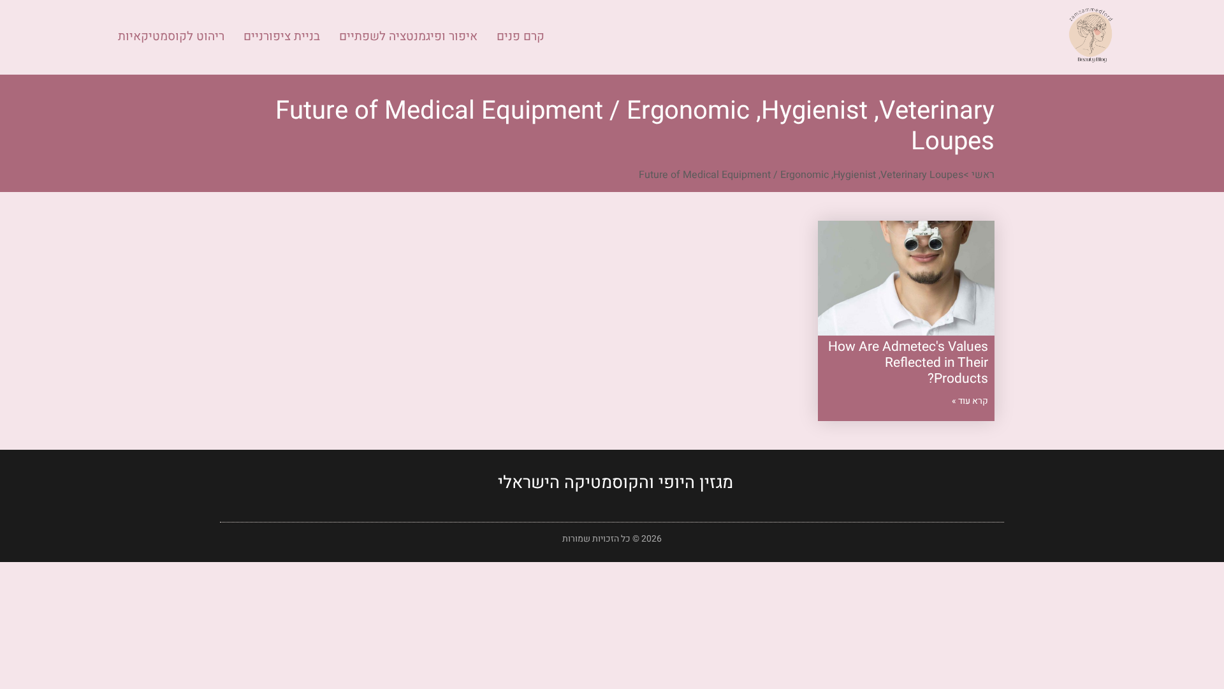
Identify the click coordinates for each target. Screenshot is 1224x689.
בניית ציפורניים (282, 36)
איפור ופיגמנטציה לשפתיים (408, 36)
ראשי (983, 174)
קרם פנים (520, 36)
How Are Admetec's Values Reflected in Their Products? (908, 363)
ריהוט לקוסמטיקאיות (171, 36)
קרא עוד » (970, 401)
